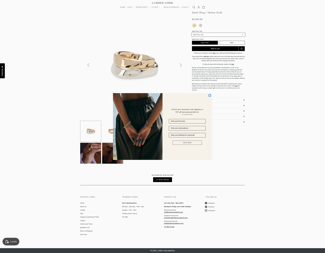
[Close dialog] (209, 95)
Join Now (187, 143)
